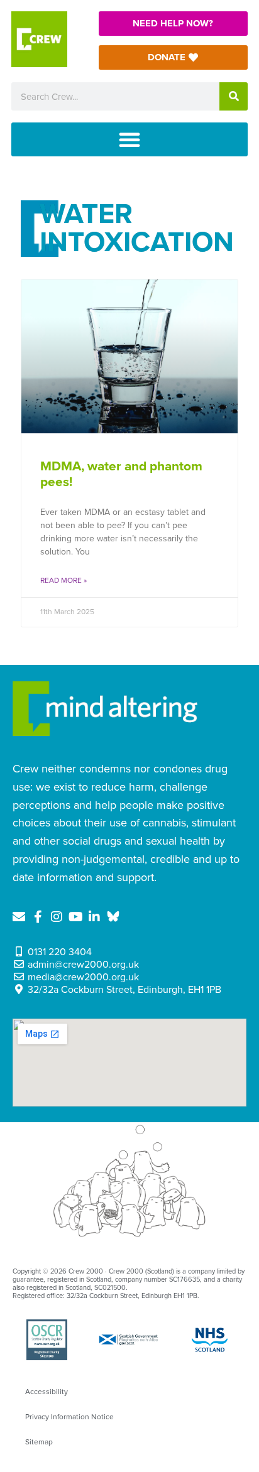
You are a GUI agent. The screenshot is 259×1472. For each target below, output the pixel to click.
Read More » (63, 580)
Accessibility (46, 1391)
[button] (129, 139)
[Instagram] (56, 917)
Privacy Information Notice (69, 1416)
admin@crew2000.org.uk (83, 964)
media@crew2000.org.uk (83, 977)
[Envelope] (19, 917)
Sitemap (39, 1441)
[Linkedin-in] (94, 917)
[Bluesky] (113, 917)
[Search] (233, 96)
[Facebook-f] (37, 917)
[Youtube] (75, 917)
